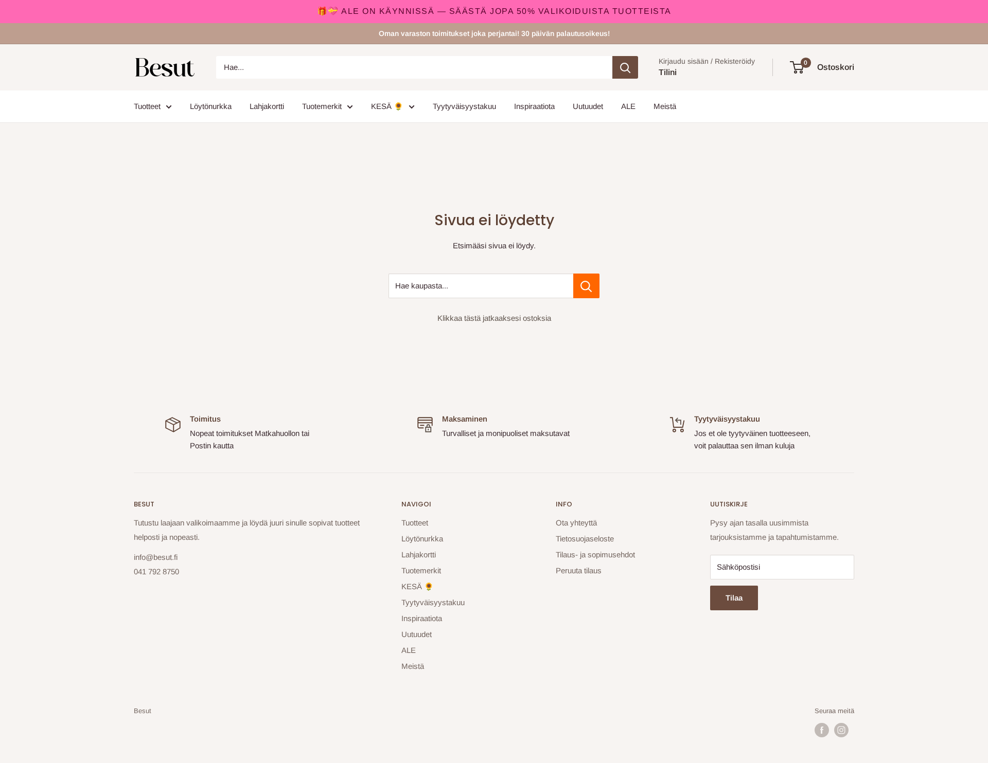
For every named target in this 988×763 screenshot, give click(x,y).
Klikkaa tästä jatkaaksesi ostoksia (494, 318)
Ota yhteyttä (576, 522)
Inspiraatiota (534, 106)
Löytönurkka (211, 106)
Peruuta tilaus (579, 570)
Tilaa (734, 597)
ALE (628, 106)
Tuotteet (147, 106)
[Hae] (625, 67)
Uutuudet (588, 106)
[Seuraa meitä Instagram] (841, 730)
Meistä (665, 106)
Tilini (668, 72)
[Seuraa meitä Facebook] (822, 730)
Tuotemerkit (322, 106)
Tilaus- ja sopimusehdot (595, 554)
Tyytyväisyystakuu (464, 106)
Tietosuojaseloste (585, 538)
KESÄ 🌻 (387, 106)
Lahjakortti (267, 106)
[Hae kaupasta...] (586, 286)
